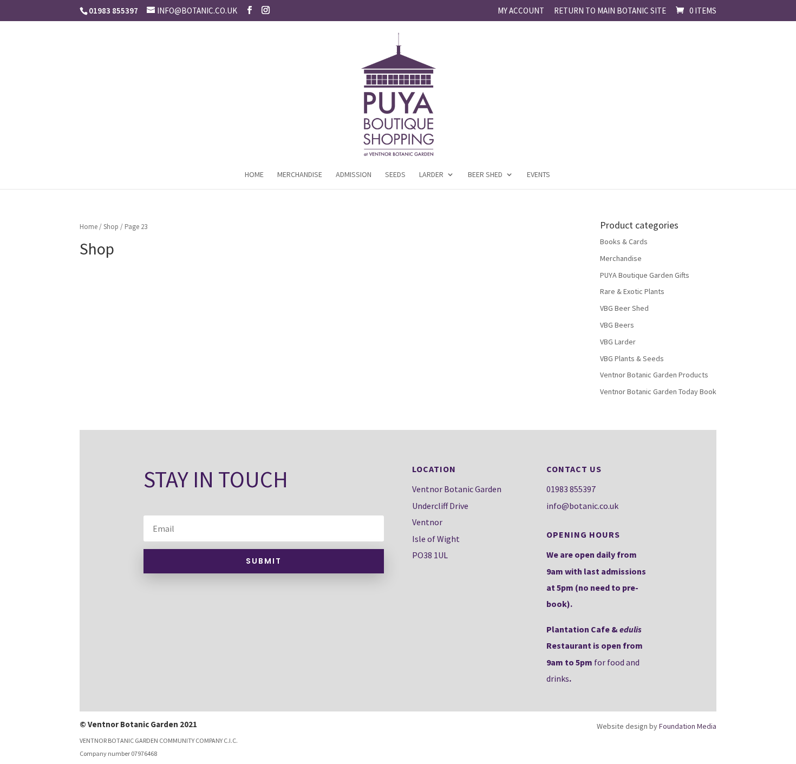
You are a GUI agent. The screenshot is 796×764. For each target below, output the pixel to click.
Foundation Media (687, 726)
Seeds (395, 175)
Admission (353, 175)
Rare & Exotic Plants (632, 291)
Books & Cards (624, 241)
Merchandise (299, 175)
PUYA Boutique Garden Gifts (644, 275)
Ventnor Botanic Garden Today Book (658, 391)
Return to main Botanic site (610, 11)
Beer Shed (485, 175)
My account (521, 11)
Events (538, 175)
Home (254, 175)
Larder (431, 175)
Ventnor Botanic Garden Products (654, 375)
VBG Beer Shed (624, 308)
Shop (111, 226)
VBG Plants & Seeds (632, 358)
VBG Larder (618, 342)
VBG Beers (617, 325)
